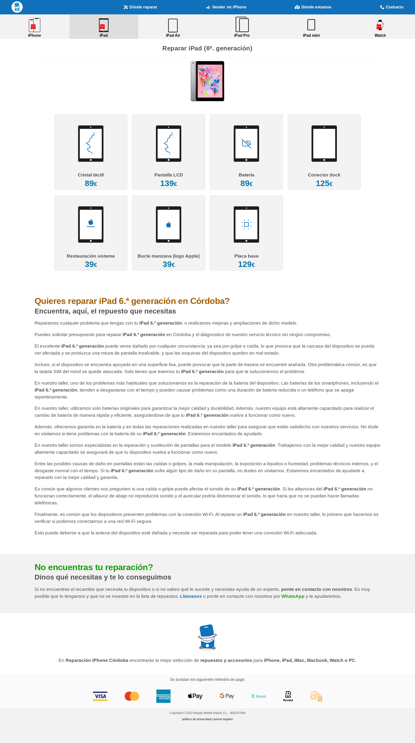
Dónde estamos (316, 7)
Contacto (394, 7)
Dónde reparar (143, 7)
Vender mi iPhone (229, 7)
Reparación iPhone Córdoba (17, 7)
